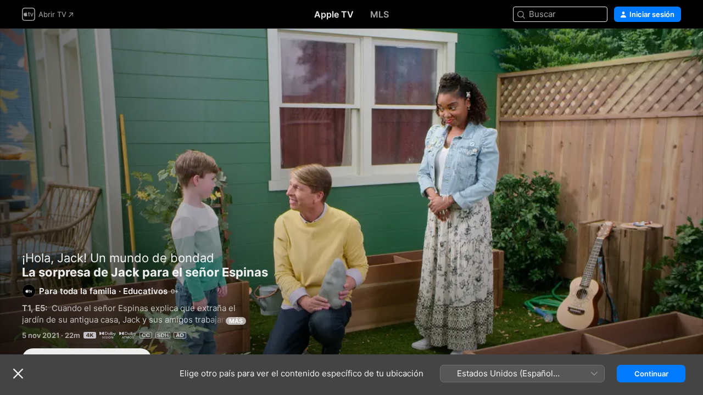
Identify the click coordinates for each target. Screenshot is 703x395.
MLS (379, 14)
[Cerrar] (18, 374)
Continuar (651, 373)
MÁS (236, 321)
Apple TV (334, 14)
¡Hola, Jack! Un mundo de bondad (118, 258)
